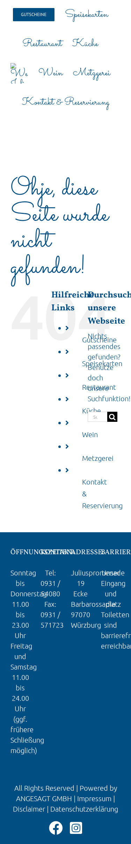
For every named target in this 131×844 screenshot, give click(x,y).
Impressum (94, 798)
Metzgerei (98, 458)
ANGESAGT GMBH (44, 798)
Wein (90, 434)
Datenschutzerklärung (84, 809)
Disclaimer (29, 809)
